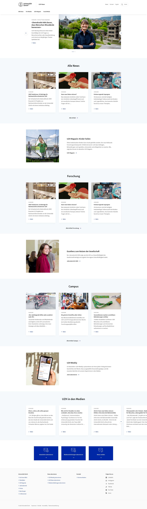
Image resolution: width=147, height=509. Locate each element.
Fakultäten (22, 480)
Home (106, 4)
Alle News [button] (20, 11)
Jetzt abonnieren (72, 375)
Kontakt (112, 4)
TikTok (110, 487)
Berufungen (23, 491)
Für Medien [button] (29, 11)
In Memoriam (23, 494)
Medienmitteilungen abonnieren (57, 483)
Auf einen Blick (23, 477)
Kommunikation (82, 477)
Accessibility (45, 505)
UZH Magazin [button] (37, 11)
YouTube (110, 490)
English (117, 4)
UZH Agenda (23, 483)
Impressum (34, 505)
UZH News (42, 4)
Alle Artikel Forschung (72, 228)
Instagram (111, 480)
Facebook (111, 484)
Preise (21, 488)
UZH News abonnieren (54, 480)
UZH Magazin (71, 153)
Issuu (109, 493)
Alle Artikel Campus (72, 341)
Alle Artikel (72, 118)
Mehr (34, 43)
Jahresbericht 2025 (72, 261)
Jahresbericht (23, 486)
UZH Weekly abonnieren (55, 477)
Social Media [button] (46, 11)
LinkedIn (110, 477)
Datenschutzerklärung (54, 505)
